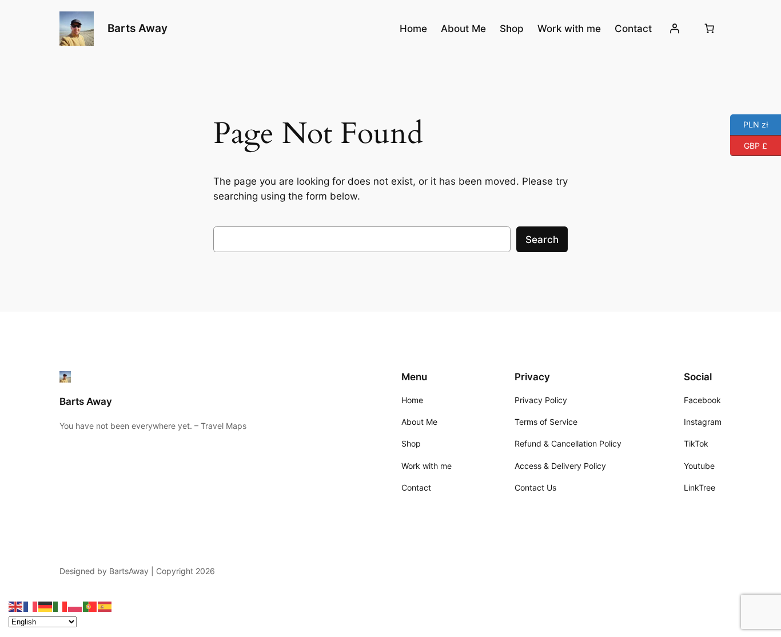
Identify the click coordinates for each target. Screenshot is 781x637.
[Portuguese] (90, 606)
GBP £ (748, 144)
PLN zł (749, 123)
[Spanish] (105, 606)
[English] (16, 606)
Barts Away (137, 28)
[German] (45, 606)
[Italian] (60, 606)
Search (542, 239)
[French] (30, 606)
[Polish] (75, 606)
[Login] (675, 29)
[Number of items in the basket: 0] (710, 29)
